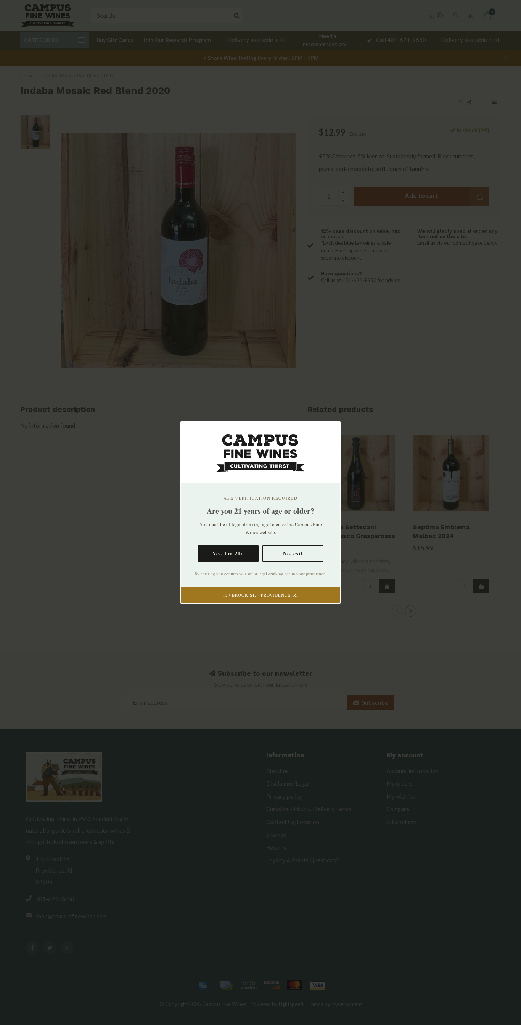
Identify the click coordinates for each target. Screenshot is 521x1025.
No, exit (292, 553)
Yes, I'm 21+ (228, 553)
